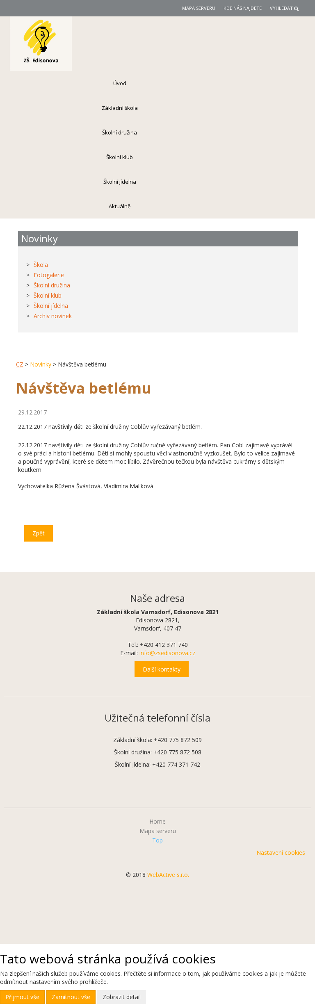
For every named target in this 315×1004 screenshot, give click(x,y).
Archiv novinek (53, 316)
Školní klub (119, 157)
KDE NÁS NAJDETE (243, 8)
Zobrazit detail (122, 997)
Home (157, 821)
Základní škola (120, 108)
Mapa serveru (157, 831)
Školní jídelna (119, 181)
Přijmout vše (22, 997)
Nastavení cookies (280, 852)
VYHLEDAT (281, 8)
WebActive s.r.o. (168, 875)
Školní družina (119, 132)
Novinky (40, 364)
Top (157, 840)
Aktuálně (119, 206)
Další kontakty (161, 669)
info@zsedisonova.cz (167, 653)
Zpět (38, 533)
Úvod (119, 83)
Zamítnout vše (71, 997)
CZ (19, 364)
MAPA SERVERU (198, 8)
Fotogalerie (49, 275)
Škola (41, 265)
